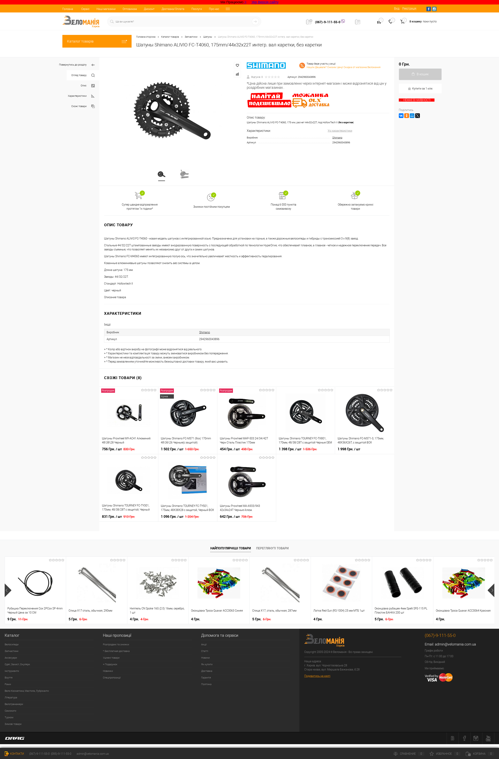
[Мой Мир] (412, 115)
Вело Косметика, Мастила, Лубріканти (27, 690)
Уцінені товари (111, 657)
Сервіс (85, 9)
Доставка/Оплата (173, 9)
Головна (67, 9)
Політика (206, 684)
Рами (8, 684)
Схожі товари (79, 106)
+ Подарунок (110, 664)
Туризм (9, 717)
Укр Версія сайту (265, 2)
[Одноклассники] (406, 115)
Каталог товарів (80, 41)
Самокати (10, 710)
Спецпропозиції (112, 677)
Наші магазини (106, 9)
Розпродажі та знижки (116, 644)
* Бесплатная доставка (116, 651)
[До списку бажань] (237, 65)
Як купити (206, 664)
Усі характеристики (340, 130)
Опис (84, 85)
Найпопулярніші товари (230, 548)
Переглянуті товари (272, 548)
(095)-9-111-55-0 (61, 753)
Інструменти (12, 670)
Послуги (196, 9)
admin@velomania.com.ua (455, 644)
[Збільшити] (173, 111)
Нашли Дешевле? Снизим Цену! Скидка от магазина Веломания (343, 67)
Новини (205, 657)
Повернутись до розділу (73, 64)
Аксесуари (11, 657)
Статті (204, 651)
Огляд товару (79, 75)
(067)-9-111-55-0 (328, 22)
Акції (204, 644)
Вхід (396, 8)
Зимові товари (13, 724)
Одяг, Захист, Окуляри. (17, 664)
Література (11, 697)
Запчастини (11, 651)
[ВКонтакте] (401, 115)
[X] (417, 115)
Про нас (214, 9)
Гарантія (206, 677)
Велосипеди (12, 644)
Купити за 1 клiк (422, 88)
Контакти (17, 753)
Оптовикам (130, 9)
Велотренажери (14, 704)
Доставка (206, 670)
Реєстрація (409, 8)
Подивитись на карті (317, 675)
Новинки (108, 670)
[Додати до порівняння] (237, 74)
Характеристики (77, 95)
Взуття (8, 677)
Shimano (337, 137)
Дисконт (149, 9)
